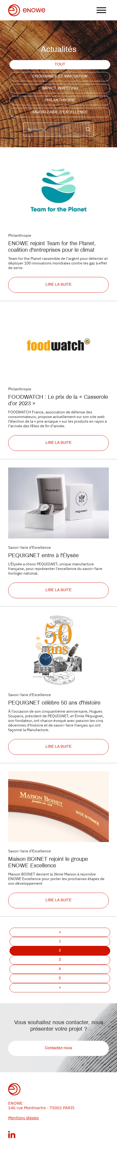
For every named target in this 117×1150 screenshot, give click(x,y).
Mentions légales (23, 1117)
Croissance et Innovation (59, 76)
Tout (60, 64)
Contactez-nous (58, 1048)
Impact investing (60, 88)
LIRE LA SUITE (58, 284)
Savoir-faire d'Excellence (60, 112)
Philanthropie (60, 100)
